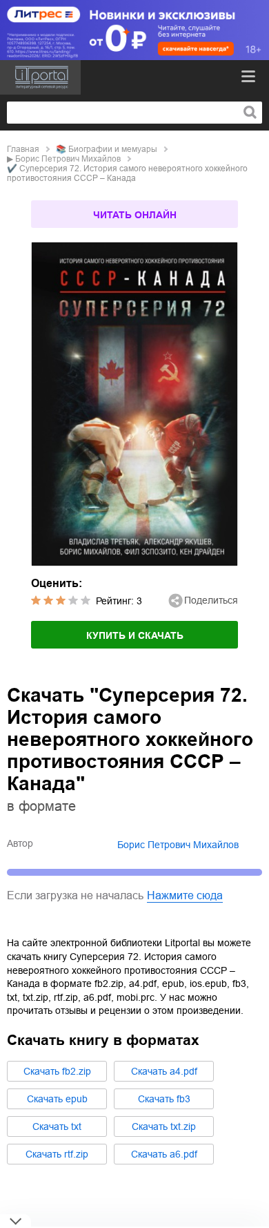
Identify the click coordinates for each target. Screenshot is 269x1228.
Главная (23, 149)
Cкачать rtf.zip (57, 1154)
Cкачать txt (56, 1126)
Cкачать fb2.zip (57, 1071)
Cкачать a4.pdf (164, 1071)
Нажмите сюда (185, 895)
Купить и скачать (134, 635)
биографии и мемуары (112, 149)
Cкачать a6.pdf (164, 1154)
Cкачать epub (57, 1098)
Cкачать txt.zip (164, 1126)
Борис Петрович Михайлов (68, 159)
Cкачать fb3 (164, 1098)
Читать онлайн (135, 214)
